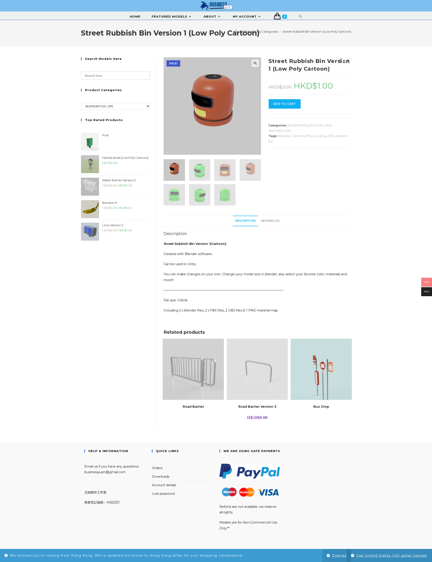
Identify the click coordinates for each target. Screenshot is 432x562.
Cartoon (298, 136)
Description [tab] (245, 220)
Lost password (163, 494)
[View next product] (348, 60)
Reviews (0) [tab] (270, 220)
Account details (164, 485)
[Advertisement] (115, 278)
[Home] (236, 31)
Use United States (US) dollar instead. (392, 555)
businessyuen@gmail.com (105, 472)
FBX (309, 136)
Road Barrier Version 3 (257, 407)
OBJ (331, 136)
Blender (284, 136)
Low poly (319, 136)
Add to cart (284, 103)
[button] (255, 63)
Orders (157, 468)
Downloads (160, 477)
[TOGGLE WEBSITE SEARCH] (300, 16)
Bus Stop (321, 407)
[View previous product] (340, 60)
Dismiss (339, 555)
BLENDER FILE (298, 125)
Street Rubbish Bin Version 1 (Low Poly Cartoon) (316, 31)
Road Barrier (193, 407)
